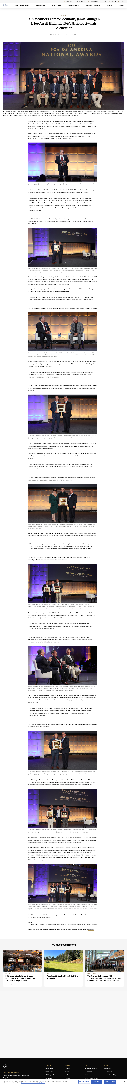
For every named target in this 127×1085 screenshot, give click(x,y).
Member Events (73, 5)
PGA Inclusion (108, 1072)
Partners (67, 1078)
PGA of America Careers (91, 1078)
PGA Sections (88, 1075)
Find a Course (49, 1072)
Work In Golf (88, 1072)
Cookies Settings (84, 1081)
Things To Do (40, 5)
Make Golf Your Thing (110, 1075)
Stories (109, 5)
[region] (63, 1082)
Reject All (96, 1081)
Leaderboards (81, 1)
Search (122, 1)
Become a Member (95, 1)
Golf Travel (69, 1)
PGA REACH (107, 1068)
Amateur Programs (93, 5)
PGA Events (49, 1078)
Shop (104, 1)
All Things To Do (50, 1075)
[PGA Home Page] (5, 5)
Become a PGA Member (91, 1068)
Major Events (56, 5)
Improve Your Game (22, 5)
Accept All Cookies (110, 1081)
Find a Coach (49, 1068)
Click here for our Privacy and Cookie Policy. (33, 1083)
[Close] (124, 1082)
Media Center (69, 1075)
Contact (67, 1068)
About (121, 5)
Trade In (112, 1)
